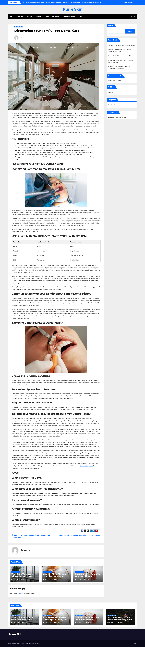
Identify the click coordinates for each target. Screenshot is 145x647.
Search (110, 25)
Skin (81, 16)
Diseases (39, 16)
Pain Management (69, 16)
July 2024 (111, 92)
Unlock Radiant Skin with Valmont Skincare (87, 575)
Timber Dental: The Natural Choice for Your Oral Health (78, 535)
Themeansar (37, 643)
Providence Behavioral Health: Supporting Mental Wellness (120, 619)
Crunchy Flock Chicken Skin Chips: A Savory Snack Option (54, 576)
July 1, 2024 (16, 622)
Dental (29, 16)
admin (24, 37)
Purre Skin (72, 9)
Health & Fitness (52, 16)
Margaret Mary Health (86, 466)
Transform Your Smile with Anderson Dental (22, 575)
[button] (132, 16)
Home (134, 643)
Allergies (19, 16)
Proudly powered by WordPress (16, 643)
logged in (20, 593)
